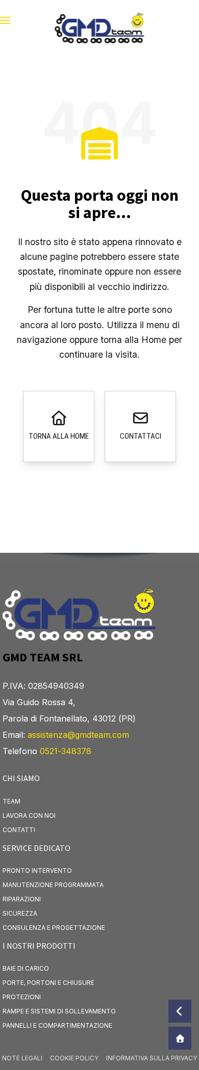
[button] (5, 20)
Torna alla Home (59, 436)
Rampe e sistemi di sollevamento (59, 1011)
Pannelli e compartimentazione (57, 1025)
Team (11, 801)
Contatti (19, 830)
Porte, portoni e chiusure (48, 982)
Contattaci (140, 436)
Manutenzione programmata (53, 885)
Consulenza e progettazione (54, 927)
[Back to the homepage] (99, 20)
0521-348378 (65, 751)
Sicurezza (20, 913)
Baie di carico (26, 968)
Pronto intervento (37, 870)
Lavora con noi (29, 815)
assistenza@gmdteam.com (78, 735)
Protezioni (22, 997)
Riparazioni (22, 899)
